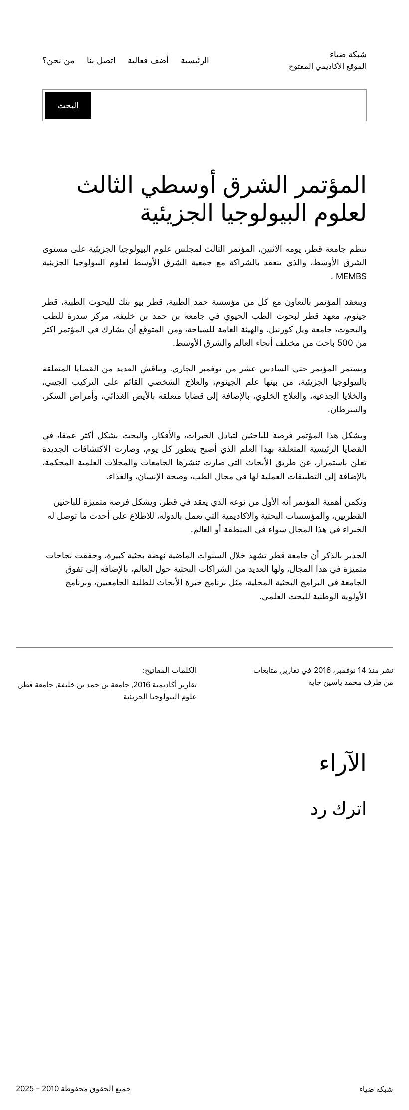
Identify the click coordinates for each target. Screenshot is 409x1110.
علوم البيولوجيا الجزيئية (160, 696)
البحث (68, 105)
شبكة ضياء (348, 54)
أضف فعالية (148, 60)
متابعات (265, 670)
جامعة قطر (36, 684)
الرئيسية (195, 60)
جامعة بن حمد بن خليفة (93, 684)
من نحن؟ (58, 60)
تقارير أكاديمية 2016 (165, 684)
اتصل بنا (101, 60)
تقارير (290, 670)
